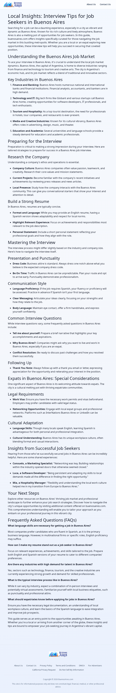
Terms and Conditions (65, 665)
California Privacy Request (44, 669)
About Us (91, 4)
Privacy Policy (46, 665)
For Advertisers (95, 665)
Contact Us (105, 4)
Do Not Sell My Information (71, 669)
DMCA (82, 665)
